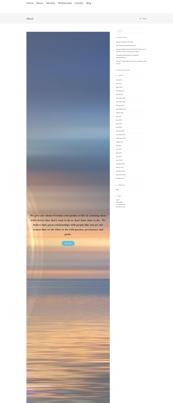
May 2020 (119, 124)
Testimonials (65, 3)
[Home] (140, 19)
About (39, 3)
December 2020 (120, 98)
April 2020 (119, 127)
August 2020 (119, 113)
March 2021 (119, 87)
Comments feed (120, 204)
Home (29, 3)
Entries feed (119, 202)
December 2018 (120, 171)
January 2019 (120, 167)
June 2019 (119, 149)
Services (50, 3)
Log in (118, 200)
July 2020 (118, 116)
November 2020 (120, 102)
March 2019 (119, 160)
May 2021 (119, 80)
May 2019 (119, 153)
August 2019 (119, 142)
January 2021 (120, 94)
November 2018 (120, 175)
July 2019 (118, 145)
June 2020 (119, 120)
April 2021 (119, 83)
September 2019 (121, 138)
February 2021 (120, 91)
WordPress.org (120, 207)
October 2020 (120, 105)
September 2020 (121, 109)
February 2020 (120, 131)
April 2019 (119, 156)
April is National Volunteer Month (126, 45)
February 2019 (120, 164)
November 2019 (120, 135)
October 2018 (120, 178)
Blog (88, 3)
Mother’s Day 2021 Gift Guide (124, 42)
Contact (79, 3)
